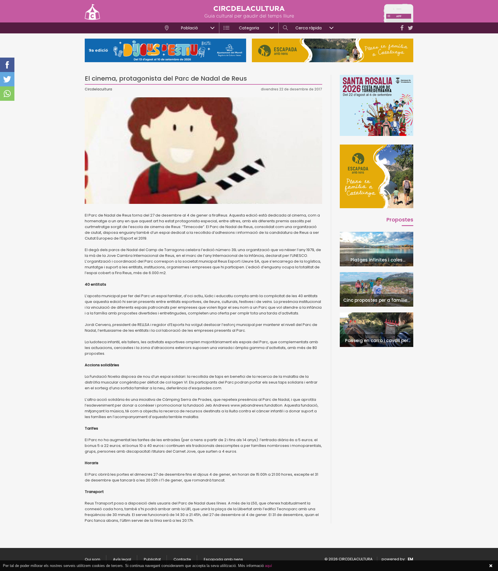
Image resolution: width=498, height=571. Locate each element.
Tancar (490, 566)
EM (410, 559)
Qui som (92, 559)
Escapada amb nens (223, 559)
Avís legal (122, 559)
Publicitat (152, 559)
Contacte (182, 559)
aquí (268, 566)
